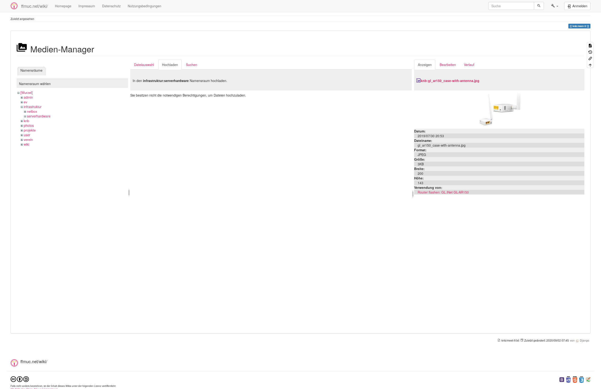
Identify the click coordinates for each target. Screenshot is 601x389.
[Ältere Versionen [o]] (590, 51)
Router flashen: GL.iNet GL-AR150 (443, 192)
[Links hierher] (590, 58)
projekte (30, 130)
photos (29, 125)
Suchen (191, 64)
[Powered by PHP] (568, 379)
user (27, 134)
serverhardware (38, 116)
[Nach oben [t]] (590, 64)
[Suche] (539, 6)
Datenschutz (111, 6)
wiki (26, 144)
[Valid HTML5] (575, 379)
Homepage (63, 6)
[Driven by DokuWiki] (588, 379)
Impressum (86, 6)
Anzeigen (425, 64)
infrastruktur (33, 106)
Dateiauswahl (144, 64)
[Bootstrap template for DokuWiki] (561, 379)
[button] (554, 6)
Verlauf (469, 64)
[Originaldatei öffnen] (499, 109)
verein (28, 139)
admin (28, 97)
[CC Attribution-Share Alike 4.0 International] (20, 379)
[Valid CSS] (581, 379)
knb (26, 120)
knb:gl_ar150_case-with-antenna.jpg (450, 80)
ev (25, 102)
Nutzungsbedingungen (144, 6)
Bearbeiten (448, 64)
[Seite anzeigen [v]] (590, 45)
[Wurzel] (26, 92)
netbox (32, 111)
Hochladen (170, 64)
